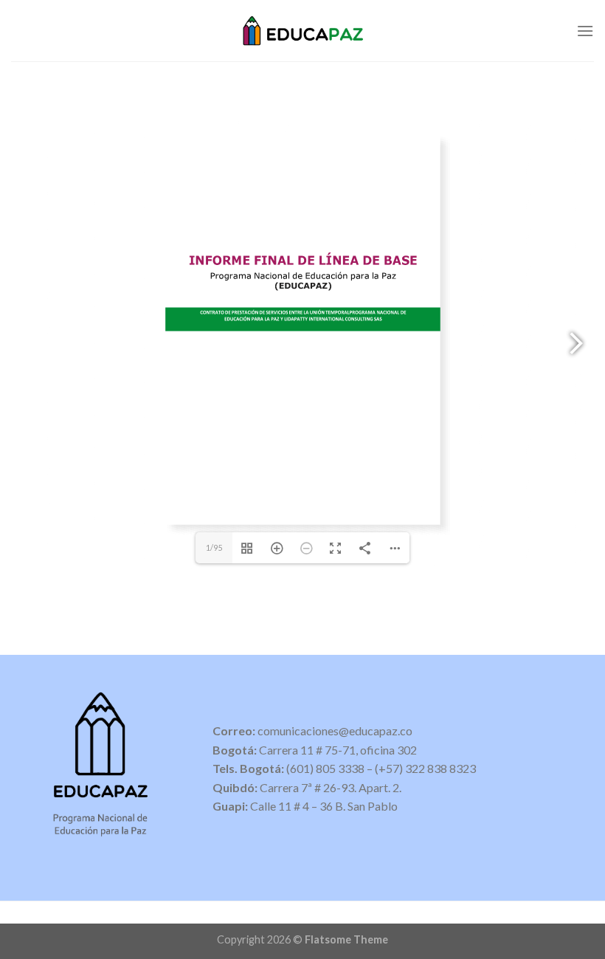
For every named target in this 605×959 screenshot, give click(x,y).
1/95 (214, 547)
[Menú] (585, 31)
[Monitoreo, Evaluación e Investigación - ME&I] (302, 30)
